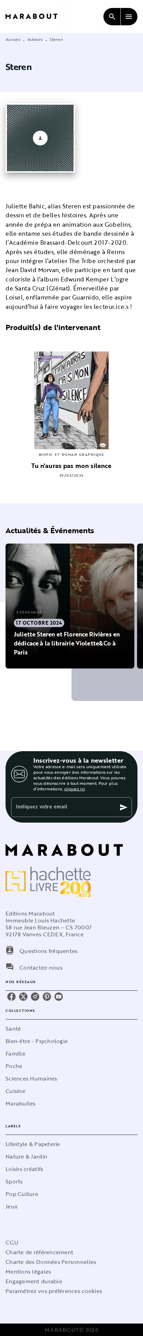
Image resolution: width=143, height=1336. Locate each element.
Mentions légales (28, 1271)
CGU (12, 1242)
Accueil (13, 39)
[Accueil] (35, 16)
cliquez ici (74, 789)
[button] (70, 606)
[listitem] (11, 997)
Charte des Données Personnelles (51, 1262)
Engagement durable (34, 1281)
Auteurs (35, 39)
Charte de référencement (39, 1252)
